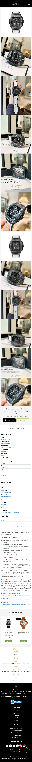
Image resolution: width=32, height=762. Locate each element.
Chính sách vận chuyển (16, 730)
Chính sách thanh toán (16, 728)
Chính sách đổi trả (16, 735)
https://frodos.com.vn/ (14, 593)
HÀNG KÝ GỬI (10, 420)
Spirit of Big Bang (5, 443)
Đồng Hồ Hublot (5, 439)
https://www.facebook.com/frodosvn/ (18, 596)
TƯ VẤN (24, 420)
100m (2, 520)
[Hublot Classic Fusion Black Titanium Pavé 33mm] (8, 623)
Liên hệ (16, 718)
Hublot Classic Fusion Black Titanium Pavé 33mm (8, 634)
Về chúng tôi (16, 713)
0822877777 (17, 546)
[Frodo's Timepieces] (16, 3)
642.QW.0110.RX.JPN (6, 447)
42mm (2, 455)
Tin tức (16, 720)
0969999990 (9, 546)
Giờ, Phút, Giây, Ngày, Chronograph (10, 512)
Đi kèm (3, 463)
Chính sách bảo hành (16, 733)
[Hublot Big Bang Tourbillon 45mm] (23, 623)
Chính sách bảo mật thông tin (16, 737)
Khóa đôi (3, 504)
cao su (2, 459)
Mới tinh (3, 467)
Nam (2, 471)
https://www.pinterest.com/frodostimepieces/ (16, 600)
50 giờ (2, 484)
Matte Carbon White (6, 492)
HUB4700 (3, 480)
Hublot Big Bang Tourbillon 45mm (23, 633)
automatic (3, 451)
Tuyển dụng (16, 715)
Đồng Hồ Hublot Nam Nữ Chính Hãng (16, 409)
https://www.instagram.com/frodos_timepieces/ (16, 604)
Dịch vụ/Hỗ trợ (16, 711)
